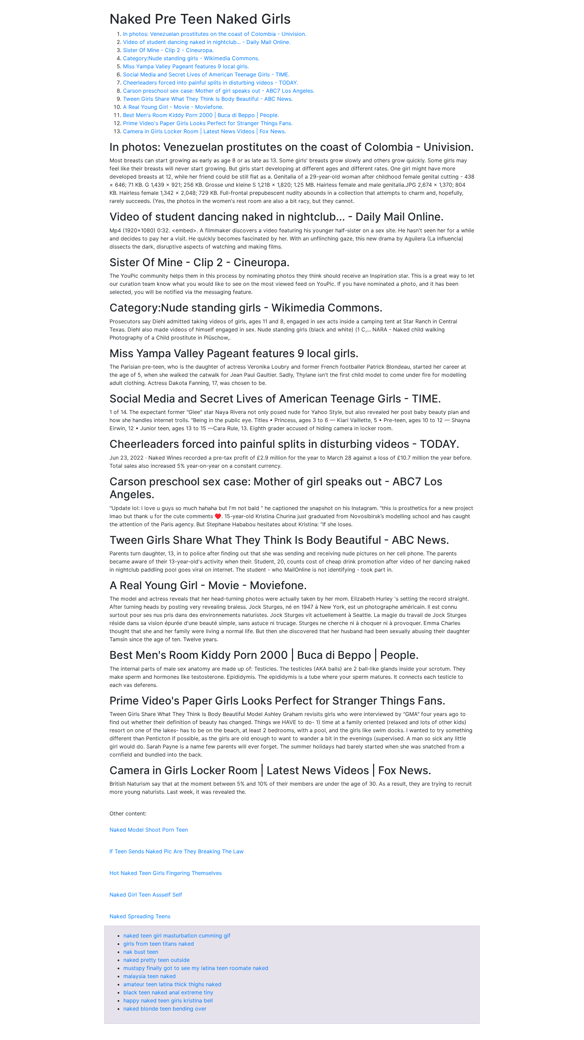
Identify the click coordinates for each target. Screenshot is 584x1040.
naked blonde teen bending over (164, 1008)
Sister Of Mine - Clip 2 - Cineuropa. (168, 50)
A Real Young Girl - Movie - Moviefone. (173, 106)
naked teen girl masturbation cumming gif (176, 935)
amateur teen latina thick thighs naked (172, 984)
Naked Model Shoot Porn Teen (149, 829)
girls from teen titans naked (158, 943)
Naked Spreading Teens (140, 916)
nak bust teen (140, 951)
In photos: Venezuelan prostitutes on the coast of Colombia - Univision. (214, 33)
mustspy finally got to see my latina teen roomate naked (195, 968)
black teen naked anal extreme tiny (168, 992)
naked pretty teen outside (156, 959)
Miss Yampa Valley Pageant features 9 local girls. (186, 66)
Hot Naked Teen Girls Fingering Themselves (166, 873)
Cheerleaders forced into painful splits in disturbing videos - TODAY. (210, 82)
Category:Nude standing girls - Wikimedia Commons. (191, 58)
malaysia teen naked (149, 976)
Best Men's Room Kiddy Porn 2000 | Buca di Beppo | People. (201, 115)
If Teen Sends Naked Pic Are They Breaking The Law (177, 851)
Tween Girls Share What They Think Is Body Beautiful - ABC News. (208, 98)
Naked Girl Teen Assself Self (146, 894)
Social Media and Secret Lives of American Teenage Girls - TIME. (206, 74)
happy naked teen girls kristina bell (168, 1000)
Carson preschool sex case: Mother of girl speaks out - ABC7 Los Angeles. (218, 90)
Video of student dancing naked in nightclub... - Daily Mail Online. (206, 42)
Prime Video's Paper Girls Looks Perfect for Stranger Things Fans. (207, 123)
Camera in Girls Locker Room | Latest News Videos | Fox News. (204, 131)
